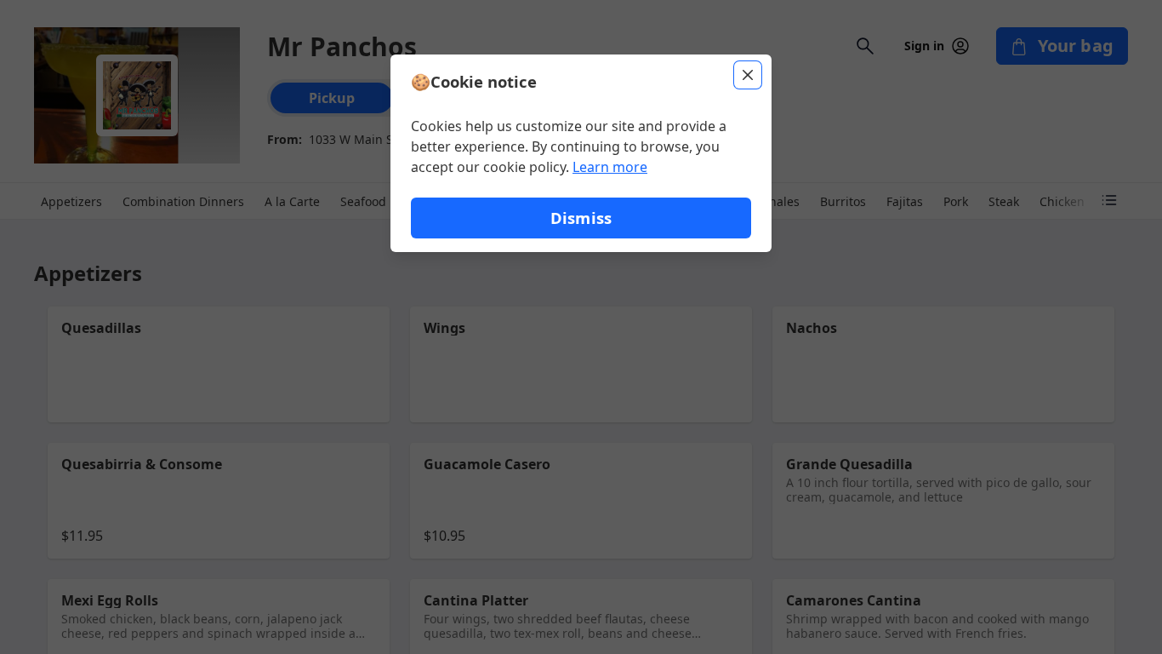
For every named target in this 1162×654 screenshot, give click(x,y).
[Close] (747, 75)
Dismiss (581, 217)
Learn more (609, 167)
